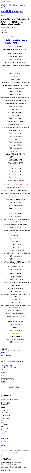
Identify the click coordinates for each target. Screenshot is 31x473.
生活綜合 (13, 27)
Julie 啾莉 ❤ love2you (12, 11)
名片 (5, 34)
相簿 (5, 30)
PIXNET (7, 450)
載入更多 (3, 372)
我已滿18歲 (3, 470)
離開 (9, 470)
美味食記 (12, 365)
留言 (15, 361)
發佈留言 (3, 381)
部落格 (5, 32)
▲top (2, 369)
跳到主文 (3, 15)
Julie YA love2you (4, 441)
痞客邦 (12, 361)
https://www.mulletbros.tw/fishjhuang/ (15, 339)
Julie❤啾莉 (3, 352)
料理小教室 (13, 367)
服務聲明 (16, 452)
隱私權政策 (26, 450)
